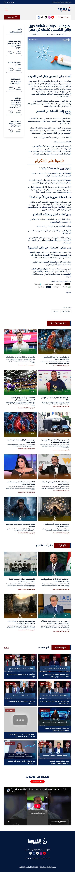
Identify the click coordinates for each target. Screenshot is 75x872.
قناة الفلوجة (66, 311)
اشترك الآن (36, 781)
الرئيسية (48, 858)
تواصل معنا (28, 858)
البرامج (42, 858)
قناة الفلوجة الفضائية (26, 867)
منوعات (55, 311)
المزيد (6, 647)
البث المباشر (10, 17)
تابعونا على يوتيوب (37, 776)
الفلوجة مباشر (35, 858)
